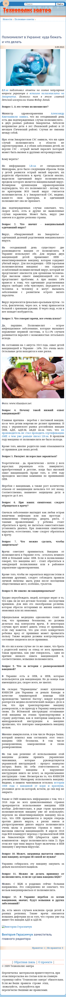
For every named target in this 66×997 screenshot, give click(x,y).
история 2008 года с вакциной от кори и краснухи (33, 784)
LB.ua (5, 90)
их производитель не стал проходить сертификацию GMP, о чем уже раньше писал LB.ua (33, 433)
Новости (7, 19)
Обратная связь (24, 962)
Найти (60, 4)
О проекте (45, 962)
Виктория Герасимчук (17, 934)
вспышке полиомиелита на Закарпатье (33, 95)
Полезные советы (24, 19)
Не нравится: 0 (55, 947)
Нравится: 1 (38, 947)
